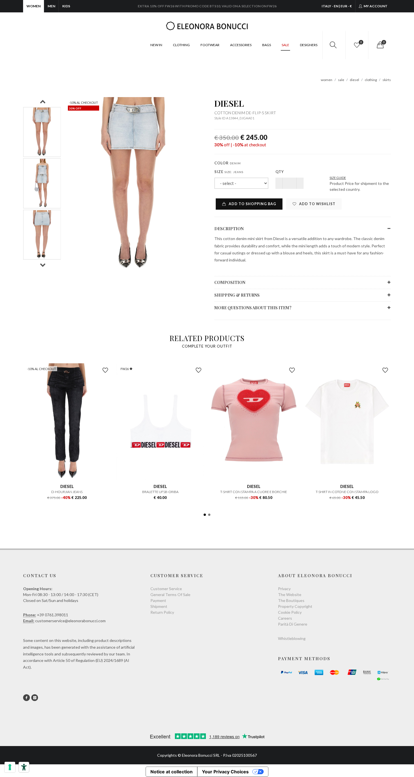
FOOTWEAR (210, 45)
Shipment (158, 606)
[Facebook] (26, 697)
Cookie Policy (290, 612)
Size (228, 171)
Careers (285, 618)
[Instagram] (34, 697)
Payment (158, 600)
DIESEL (229, 103)
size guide (338, 178)
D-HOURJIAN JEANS (67, 492)
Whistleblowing (292, 638)
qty (279, 171)
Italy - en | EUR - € (337, 6)
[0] (379, 45)
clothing (371, 80)
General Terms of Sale (170, 594)
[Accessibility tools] (24, 767)
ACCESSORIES (240, 45)
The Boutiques (291, 600)
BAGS (266, 45)
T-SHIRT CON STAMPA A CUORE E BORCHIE (253, 492)
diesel (354, 80)
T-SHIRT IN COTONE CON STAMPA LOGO (347, 492)
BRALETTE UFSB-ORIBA (160, 492)
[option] (42, 132)
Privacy (284, 588)
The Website (289, 594)
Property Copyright (295, 606)
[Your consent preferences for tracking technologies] (10, 767)
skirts (386, 80)
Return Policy (162, 612)
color (227, 163)
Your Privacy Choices (225, 771)
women (326, 80)
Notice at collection (171, 771)
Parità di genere (292, 624)
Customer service (166, 588)
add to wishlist (316, 204)
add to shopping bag (252, 204)
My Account (375, 6)
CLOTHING (181, 45)
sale (341, 80)
